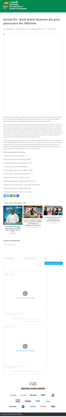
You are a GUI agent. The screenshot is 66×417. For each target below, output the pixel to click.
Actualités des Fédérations (36, 29)
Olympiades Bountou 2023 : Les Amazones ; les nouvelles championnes (53, 219)
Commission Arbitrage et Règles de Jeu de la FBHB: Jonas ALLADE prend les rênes (13, 229)
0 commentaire (52, 29)
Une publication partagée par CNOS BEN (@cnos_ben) (25, 318)
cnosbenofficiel (9, 29)
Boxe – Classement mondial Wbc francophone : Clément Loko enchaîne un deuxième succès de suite (32, 222)
